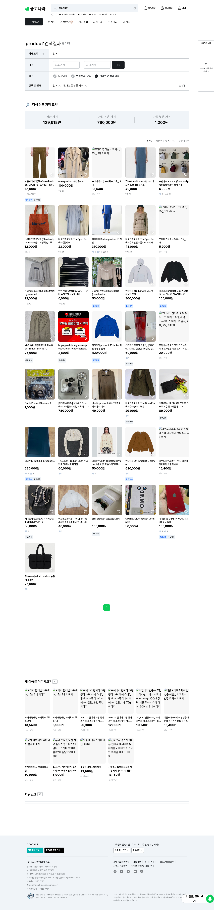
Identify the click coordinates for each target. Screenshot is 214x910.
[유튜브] (121, 871)
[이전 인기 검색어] (52, 14)
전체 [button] (55, 53)
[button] (59, 85)
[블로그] (135, 871)
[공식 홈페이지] (141, 871)
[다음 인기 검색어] (55, 14)
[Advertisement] (107, 645)
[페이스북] (115, 871)
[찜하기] (51, 174)
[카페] (128, 871)
